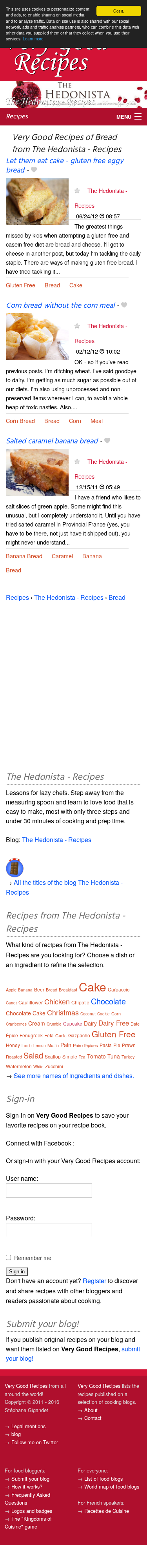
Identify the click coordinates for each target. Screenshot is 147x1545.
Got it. (118, 11)
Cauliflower (30, 1002)
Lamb (27, 1045)
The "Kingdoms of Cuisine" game (28, 1522)
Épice (12, 1035)
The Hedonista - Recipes (68, 597)
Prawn (129, 1045)
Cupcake (72, 1023)
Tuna (113, 1056)
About (91, 1410)
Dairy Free (113, 1023)
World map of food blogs (111, 1486)
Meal (97, 420)
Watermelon (19, 1066)
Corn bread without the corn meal (60, 306)
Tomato (96, 1056)
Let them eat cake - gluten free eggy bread (64, 165)
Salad (33, 1055)
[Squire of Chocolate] (15, 864)
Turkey (128, 1056)
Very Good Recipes (26, 1385)
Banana (92, 556)
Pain (65, 1045)
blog (16, 1434)
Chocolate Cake (25, 1013)
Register (94, 1280)
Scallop (53, 1056)
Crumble (54, 1024)
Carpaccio (119, 989)
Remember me (32, 1258)
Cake (75, 285)
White (38, 1066)
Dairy (90, 1023)
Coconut (88, 1014)
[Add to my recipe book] (34, 170)
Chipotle (80, 1002)
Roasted (14, 1056)
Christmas (63, 1012)
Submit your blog (30, 1478)
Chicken (57, 1001)
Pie (116, 1045)
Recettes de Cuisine (106, 1510)
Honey (13, 1045)
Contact (93, 1418)
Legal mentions (28, 1426)
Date (135, 1023)
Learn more (33, 39)
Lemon (39, 1045)
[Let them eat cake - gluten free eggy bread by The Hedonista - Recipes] (37, 200)
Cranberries (16, 1024)
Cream (36, 1023)
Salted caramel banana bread (52, 441)
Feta (49, 1035)
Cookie (103, 1014)
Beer (39, 989)
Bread (52, 285)
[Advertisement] (73, 685)
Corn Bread (20, 420)
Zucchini (54, 1066)
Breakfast (68, 989)
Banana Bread (24, 556)
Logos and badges (31, 1510)
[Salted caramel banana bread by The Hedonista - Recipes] (37, 471)
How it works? (26, 1486)
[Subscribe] (77, 190)
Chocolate (108, 1001)
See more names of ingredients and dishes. (74, 1075)
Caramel (62, 556)
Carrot (11, 1003)
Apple (11, 989)
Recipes (17, 116)
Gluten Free (20, 285)
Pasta (106, 1045)
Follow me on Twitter (34, 1442)
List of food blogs (103, 1478)
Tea (82, 1057)
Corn (75, 420)
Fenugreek (31, 1035)
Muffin (53, 1045)
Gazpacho (79, 1035)
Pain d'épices (85, 1045)
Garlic (61, 1035)
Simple (69, 1056)
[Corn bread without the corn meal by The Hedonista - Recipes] (37, 335)
